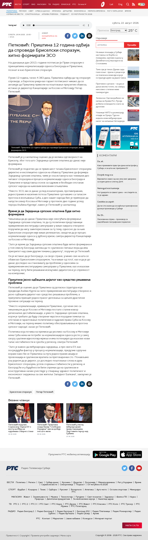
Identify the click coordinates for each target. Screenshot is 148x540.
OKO (33, 4)
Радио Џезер (83, 513)
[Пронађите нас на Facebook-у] (132, 468)
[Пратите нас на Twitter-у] (124, 468)
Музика (54, 496)
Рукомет (64, 489)
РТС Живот (84, 504)
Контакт (46, 518)
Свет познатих (94, 496)
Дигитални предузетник (58, 499)
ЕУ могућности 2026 (81, 14)
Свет (31, 11)
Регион (23, 11)
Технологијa (67, 496)
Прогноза (103, 30)
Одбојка (53, 489)
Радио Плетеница (101, 511)
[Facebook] (68, 36)
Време (128, 11)
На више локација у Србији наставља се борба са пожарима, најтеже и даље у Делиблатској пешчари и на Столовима (109, 58)
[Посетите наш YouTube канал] (139, 468)
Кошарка (32, 489)
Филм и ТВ (121, 496)
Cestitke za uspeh (105, 201)
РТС (74, 4)
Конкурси (87, 518)
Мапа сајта (132, 525)
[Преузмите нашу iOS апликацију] (131, 454)
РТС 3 (34, 504)
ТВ (49, 4)
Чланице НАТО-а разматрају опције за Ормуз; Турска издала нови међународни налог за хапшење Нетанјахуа (110, 116)
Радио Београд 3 (65, 511)
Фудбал (21, 489)
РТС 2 (25, 504)
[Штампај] (89, 36)
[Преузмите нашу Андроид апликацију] (105, 454)
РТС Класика (99, 504)
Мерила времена (96, 11)
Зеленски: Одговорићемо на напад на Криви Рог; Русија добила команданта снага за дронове (110, 102)
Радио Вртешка (66, 513)
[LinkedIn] (82, 36)
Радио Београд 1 (25, 511)
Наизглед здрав (105, 499)
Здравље (109, 496)
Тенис (43, 489)
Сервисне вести (15, 14)
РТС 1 (16, 504)
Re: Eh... (100, 215)
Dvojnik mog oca (105, 174)
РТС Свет (44, 504)
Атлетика (89, 489)
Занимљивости (40, 496)
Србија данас (42, 11)
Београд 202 (83, 511)
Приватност (12, 535)
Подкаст (64, 14)
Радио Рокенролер (122, 511)
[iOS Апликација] (117, 137)
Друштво (67, 11)
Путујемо (80, 496)
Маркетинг (58, 518)
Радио (56, 4)
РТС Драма (70, 504)
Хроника (56, 11)
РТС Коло (113, 504)
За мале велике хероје (84, 499)
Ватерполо (76, 489)
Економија (80, 11)
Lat (111, 4)
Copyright (24, 535)
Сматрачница (32, 14)
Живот (27, 496)
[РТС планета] (103, 4)
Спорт (26, 4)
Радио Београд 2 (45, 511)
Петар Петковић (44, 392)
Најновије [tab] (101, 38)
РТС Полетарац (78, 506)
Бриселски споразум (21, 392)
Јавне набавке (73, 518)
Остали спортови (118, 489)
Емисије (65, 4)
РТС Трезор (127, 504)
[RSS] (133, 4)
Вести (18, 4)
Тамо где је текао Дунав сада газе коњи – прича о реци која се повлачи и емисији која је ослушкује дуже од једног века (111, 73)
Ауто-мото (102, 489)
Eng (120, 4)
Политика (12, 11)
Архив (96, 513)
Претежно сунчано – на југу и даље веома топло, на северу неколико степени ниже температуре (110, 88)
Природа (39, 499)
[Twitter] (75, 36)
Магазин (41, 4)
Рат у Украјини (115, 11)
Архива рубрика (50, 14)
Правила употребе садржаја (45, 535)
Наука (133, 496)
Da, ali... (100, 161)
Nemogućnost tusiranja (108, 188)
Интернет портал (103, 518)
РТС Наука (57, 504)
